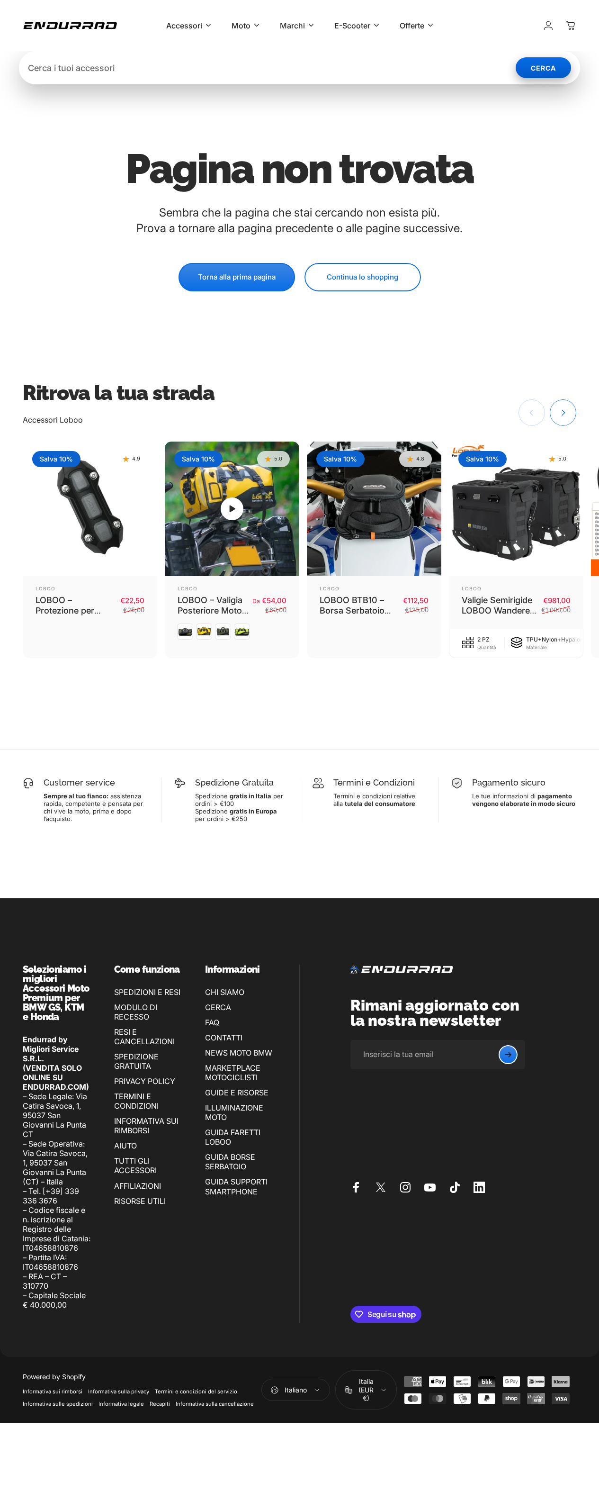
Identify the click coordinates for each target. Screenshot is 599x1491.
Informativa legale (121, 1404)
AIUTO (125, 1145)
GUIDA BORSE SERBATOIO (230, 1161)
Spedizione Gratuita (234, 782)
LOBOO (45, 588)
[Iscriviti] (508, 1054)
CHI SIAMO (224, 992)
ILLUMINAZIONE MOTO (234, 1112)
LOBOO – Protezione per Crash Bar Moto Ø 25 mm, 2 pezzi (72, 616)
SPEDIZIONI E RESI (147, 992)
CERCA (218, 1007)
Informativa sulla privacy (118, 1391)
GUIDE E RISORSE (236, 1092)
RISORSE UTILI (140, 1201)
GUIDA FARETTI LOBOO (232, 1137)
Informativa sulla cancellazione (215, 1404)
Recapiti (160, 1404)
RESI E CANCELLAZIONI (144, 1036)
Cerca (543, 68)
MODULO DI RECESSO (135, 1012)
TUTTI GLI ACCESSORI (135, 1165)
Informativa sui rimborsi (52, 1391)
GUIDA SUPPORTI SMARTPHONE (236, 1186)
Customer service (79, 782)
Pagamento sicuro (508, 782)
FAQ (212, 1022)
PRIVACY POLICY (144, 1081)
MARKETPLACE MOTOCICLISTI (232, 1072)
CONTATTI (223, 1037)
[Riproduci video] (232, 509)
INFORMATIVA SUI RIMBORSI (146, 1125)
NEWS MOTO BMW (238, 1052)
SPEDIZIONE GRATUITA (136, 1061)
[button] (232, 508)
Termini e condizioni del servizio (196, 1391)
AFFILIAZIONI (137, 1186)
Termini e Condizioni (374, 782)
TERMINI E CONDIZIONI (136, 1101)
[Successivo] (563, 412)
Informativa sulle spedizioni (58, 1404)
